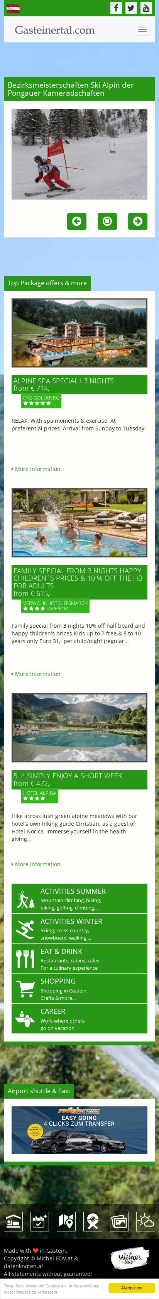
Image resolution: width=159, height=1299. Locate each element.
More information (37, 469)
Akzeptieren (131, 1288)
